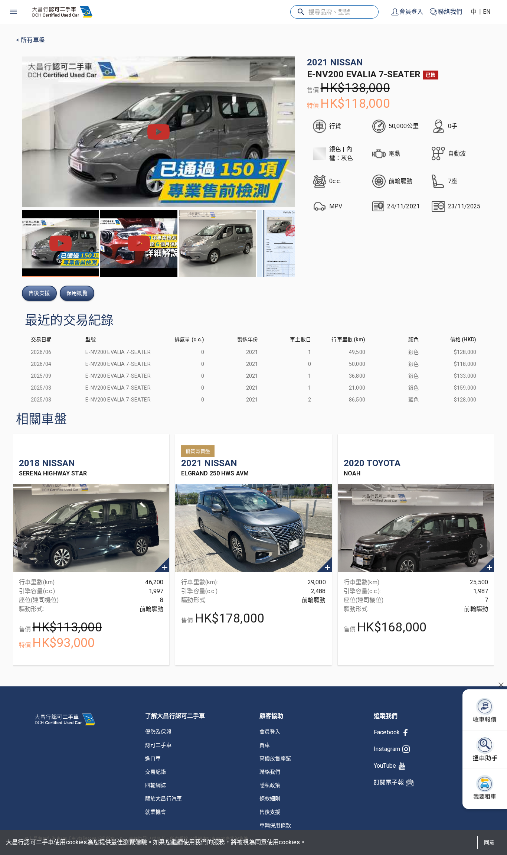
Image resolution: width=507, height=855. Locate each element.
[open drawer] (13, 12)
